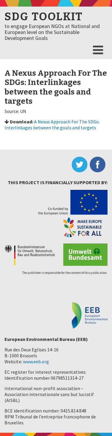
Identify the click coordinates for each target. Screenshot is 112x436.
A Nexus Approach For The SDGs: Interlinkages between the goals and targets (51, 125)
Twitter (81, 164)
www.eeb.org (36, 361)
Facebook (99, 164)
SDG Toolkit (43, 16)
